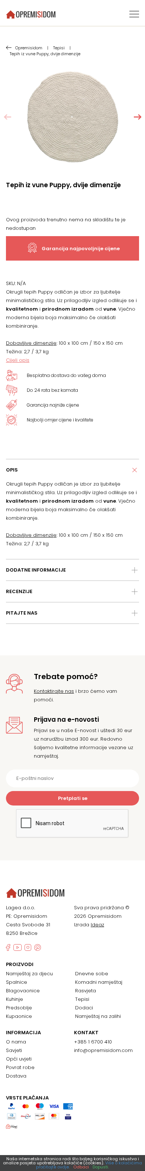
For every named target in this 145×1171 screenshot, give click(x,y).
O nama (16, 1041)
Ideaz (97, 924)
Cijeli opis (17, 360)
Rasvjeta (85, 990)
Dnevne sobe (91, 973)
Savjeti (14, 1050)
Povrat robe (20, 1067)
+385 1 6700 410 (93, 1041)
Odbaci (81, 1167)
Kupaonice (19, 1016)
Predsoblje (19, 1007)
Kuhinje (14, 999)
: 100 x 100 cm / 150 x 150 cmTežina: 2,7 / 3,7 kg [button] (64, 347)
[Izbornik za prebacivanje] (134, 14)
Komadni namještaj (98, 982)
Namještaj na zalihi (98, 1016)
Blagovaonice (23, 990)
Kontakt (86, 1033)
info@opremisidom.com (103, 1050)
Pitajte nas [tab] (22, 612)
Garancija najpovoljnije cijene (81, 248)
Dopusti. (101, 1167)
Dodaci (84, 1007)
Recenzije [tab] (19, 591)
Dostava (16, 1075)
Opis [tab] (12, 469)
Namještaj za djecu (29, 973)
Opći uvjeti (19, 1058)
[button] (137, 117)
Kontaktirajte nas (54, 691)
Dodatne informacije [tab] (36, 569)
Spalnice (16, 982)
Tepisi (82, 999)
